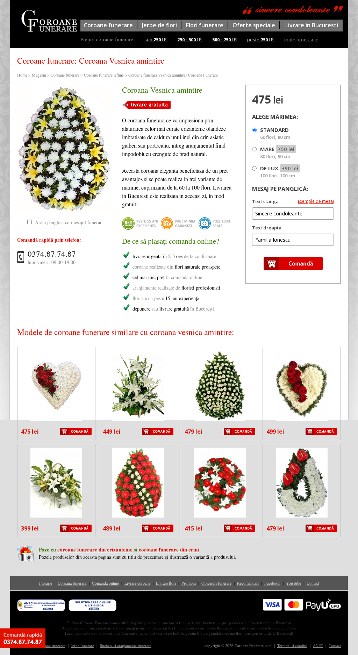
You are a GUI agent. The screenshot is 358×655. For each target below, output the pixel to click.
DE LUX (279, 172)
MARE (277, 152)
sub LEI (155, 39)
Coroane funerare (108, 25)
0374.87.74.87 (52, 253)
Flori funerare (204, 25)
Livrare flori (166, 583)
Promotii (188, 583)
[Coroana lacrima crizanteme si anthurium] (301, 483)
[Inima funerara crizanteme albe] (56, 386)
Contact (313, 583)
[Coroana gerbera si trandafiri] (138, 483)
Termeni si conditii (292, 645)
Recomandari (248, 583)
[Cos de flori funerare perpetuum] (56, 483)
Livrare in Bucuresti (311, 25)
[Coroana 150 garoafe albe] (220, 386)
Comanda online (105, 583)
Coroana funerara (72, 583)
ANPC (318, 645)
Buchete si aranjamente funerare (125, 645)
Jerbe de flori (159, 25)
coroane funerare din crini (169, 549)
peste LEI (260, 39)
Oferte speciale (253, 25)
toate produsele (301, 39)
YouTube (293, 583)
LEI (189, 39)
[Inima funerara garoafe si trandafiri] (301, 386)
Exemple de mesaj (316, 201)
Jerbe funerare (82, 645)
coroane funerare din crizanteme (95, 549)
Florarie (45, 583)
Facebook (272, 583)
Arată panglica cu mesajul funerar (68, 222)
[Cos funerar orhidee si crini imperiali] (138, 386)
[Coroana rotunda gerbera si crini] (220, 483)
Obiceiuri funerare (216, 583)
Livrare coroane (137, 583)
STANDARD (275, 133)
